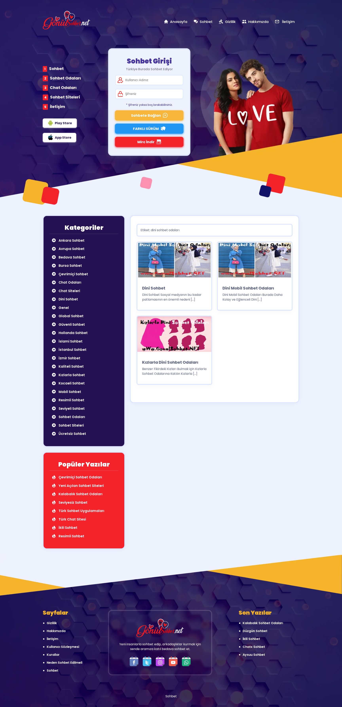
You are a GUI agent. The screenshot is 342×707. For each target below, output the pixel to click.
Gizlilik (52, 623)
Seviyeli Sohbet (71, 408)
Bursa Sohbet (70, 265)
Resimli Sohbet (71, 400)
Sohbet (56, 68)
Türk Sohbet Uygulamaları (81, 510)
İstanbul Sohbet (72, 349)
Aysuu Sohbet (254, 654)
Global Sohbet (71, 316)
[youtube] (174, 661)
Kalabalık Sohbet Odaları (80, 494)
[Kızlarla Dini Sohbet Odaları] (174, 335)
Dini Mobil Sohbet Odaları (248, 288)
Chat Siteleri (69, 291)
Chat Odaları (63, 87)
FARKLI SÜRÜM (146, 128)
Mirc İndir (146, 141)
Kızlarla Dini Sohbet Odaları (170, 362)
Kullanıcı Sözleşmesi (63, 647)
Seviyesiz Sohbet (72, 502)
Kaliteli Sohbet (71, 366)
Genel (63, 307)
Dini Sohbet (68, 299)
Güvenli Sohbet (71, 324)
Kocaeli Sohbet (71, 383)
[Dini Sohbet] (174, 261)
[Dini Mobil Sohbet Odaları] (255, 261)
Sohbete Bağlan (146, 115)
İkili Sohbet (67, 527)
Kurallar (53, 654)
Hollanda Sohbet (73, 332)
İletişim (57, 106)
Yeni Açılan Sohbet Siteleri (81, 485)
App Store (63, 137)
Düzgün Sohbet (255, 631)
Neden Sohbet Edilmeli (64, 662)
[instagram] (161, 661)
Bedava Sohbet (71, 257)
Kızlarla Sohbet (71, 375)
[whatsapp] (186, 661)
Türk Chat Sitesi (72, 519)
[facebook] (135, 661)
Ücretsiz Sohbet (72, 433)
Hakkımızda (56, 631)
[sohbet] (66, 20)
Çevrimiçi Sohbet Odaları (80, 477)
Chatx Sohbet (254, 647)
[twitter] (148, 661)
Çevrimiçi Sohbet (73, 274)
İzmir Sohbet (69, 358)
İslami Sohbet (70, 341)
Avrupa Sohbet (71, 248)
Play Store (63, 123)
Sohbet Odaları (65, 78)
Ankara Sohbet (71, 240)
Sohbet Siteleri (65, 97)
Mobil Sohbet (69, 391)
